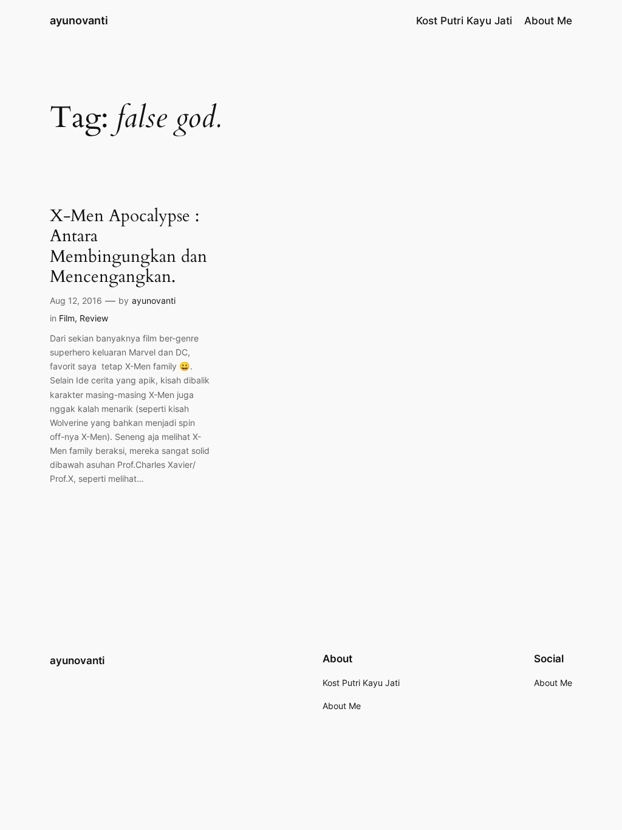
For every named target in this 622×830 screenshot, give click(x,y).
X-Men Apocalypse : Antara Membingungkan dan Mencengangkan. (128, 246)
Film (67, 318)
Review (94, 318)
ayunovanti (79, 20)
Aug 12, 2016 (76, 300)
